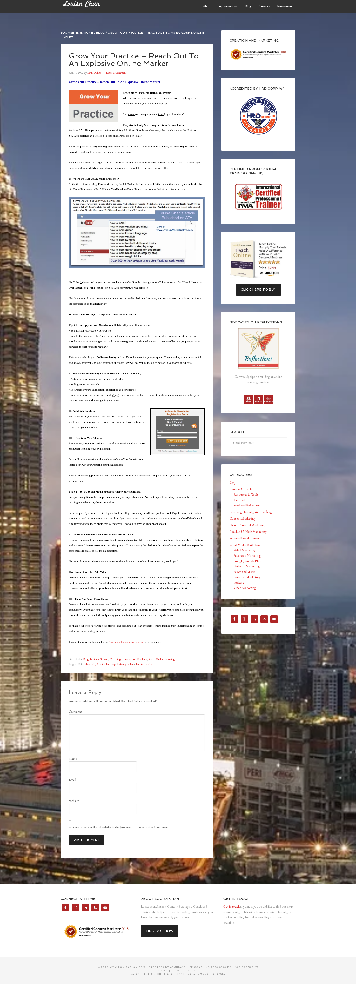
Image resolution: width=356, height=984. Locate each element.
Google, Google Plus (247, 561)
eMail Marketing (245, 550)
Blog (86, 659)
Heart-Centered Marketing (247, 525)
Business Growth (99, 659)
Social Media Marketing (162, 659)
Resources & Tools (246, 494)
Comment (76, 711)
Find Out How (159, 931)
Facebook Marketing (247, 555)
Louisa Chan (91, 6)
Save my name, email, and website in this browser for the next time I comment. (119, 827)
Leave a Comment (116, 73)
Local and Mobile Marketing (248, 531)
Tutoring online (125, 664)
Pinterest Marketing (247, 577)
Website (74, 801)
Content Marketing (242, 518)
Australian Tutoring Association (126, 641)
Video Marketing (245, 588)
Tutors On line (144, 664)
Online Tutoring (106, 664)
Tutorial (239, 500)
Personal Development (244, 538)
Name (73, 759)
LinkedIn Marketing (247, 566)
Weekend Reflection (247, 505)
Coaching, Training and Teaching (128, 659)
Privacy (162, 971)
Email (73, 780)
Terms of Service (185, 971)
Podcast (239, 582)
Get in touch (231, 906)
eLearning (90, 664)
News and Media (244, 572)
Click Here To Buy (258, 289)
